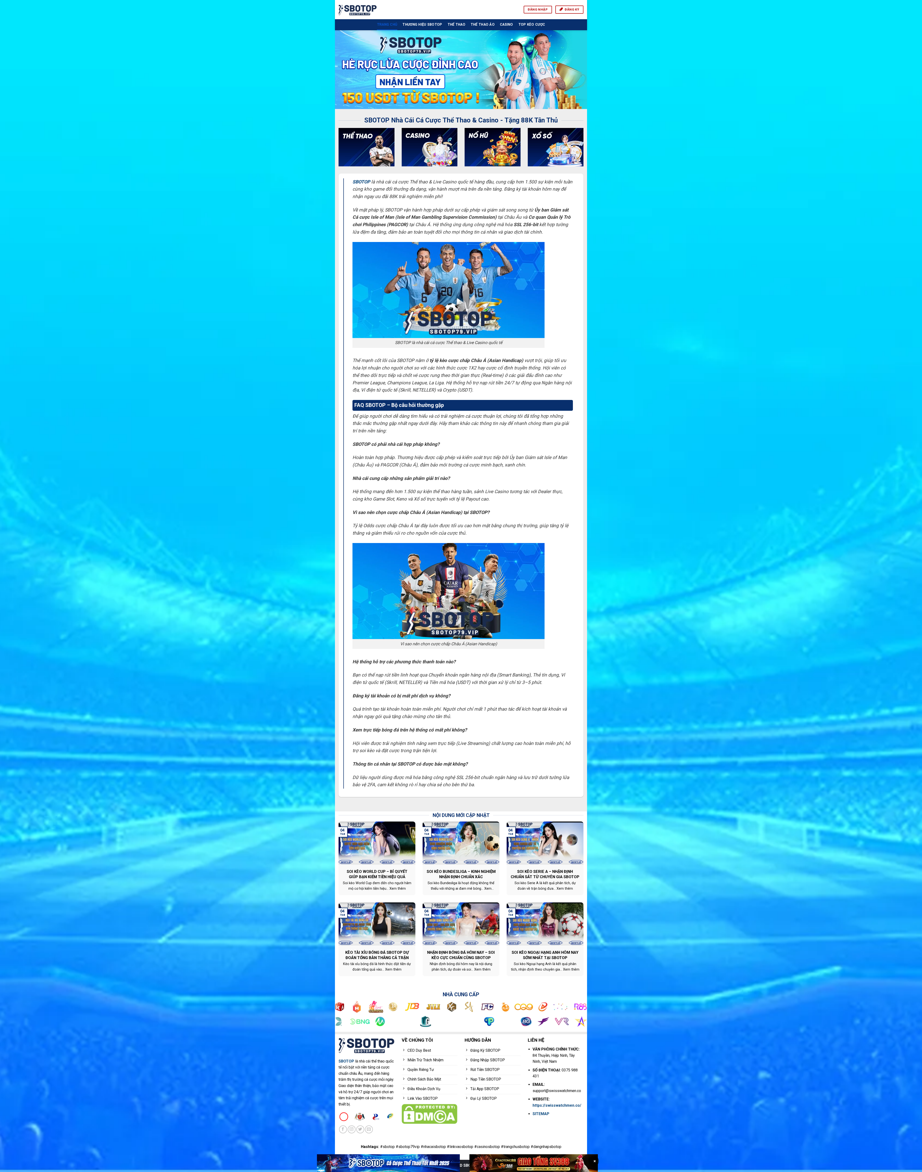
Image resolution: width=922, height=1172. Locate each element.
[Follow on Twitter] (360, 1129)
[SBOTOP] (358, 9)
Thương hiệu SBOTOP (422, 25)
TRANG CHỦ (387, 25)
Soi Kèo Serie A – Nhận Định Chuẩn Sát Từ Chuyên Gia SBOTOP (545, 874)
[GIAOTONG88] (533, 1163)
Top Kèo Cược (531, 25)
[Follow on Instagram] (352, 1129)
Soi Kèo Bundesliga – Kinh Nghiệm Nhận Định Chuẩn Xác (461, 874)
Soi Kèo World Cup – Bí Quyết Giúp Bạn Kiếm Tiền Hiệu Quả (377, 874)
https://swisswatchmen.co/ (557, 1105)
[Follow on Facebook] (343, 1129)
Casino (506, 25)
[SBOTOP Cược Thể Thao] (388, 1163)
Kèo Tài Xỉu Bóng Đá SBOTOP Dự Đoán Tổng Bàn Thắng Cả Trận (377, 955)
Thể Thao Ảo (483, 25)
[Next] (576, 70)
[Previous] (346, 70)
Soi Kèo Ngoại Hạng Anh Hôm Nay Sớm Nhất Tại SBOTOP (545, 955)
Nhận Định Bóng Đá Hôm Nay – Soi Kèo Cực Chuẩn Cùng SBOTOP (461, 955)
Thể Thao (456, 25)
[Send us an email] (369, 1129)
